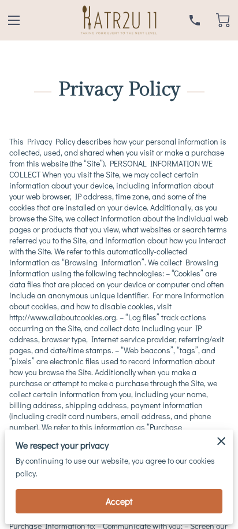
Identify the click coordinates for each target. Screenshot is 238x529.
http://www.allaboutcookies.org (62, 317)
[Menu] (14, 20)
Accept (119, 501)
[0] (223, 20)
